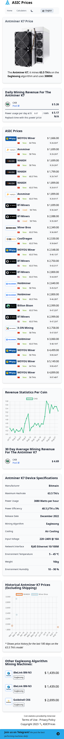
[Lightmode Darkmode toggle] (32, 11)
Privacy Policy (47, 719)
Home (9, 10)
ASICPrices (49, 724)
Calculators (21, 10)
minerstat (51, 716)
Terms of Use (29, 719)
